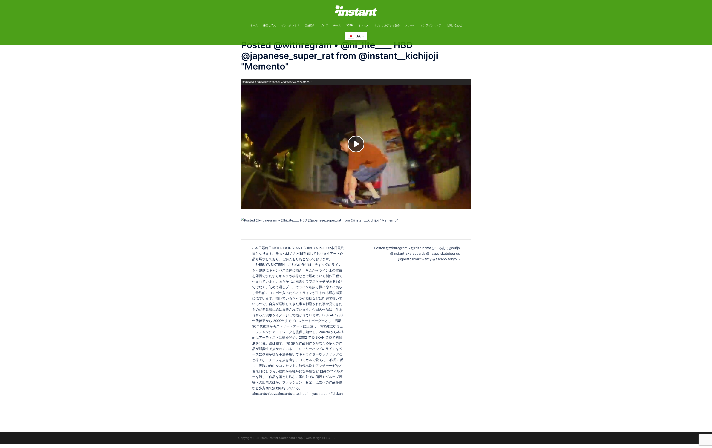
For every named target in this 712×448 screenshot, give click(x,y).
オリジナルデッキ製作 (387, 25)
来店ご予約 (269, 25)
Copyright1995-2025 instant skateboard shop (270, 438)
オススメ (363, 25)
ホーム (254, 25)
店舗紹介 (310, 25)
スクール (410, 25)
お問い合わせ (454, 25)
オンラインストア (431, 25)
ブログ (324, 25)
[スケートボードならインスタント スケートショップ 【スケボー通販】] (356, 12)
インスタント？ (290, 25)
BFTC (326, 438)
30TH (349, 25)
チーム (337, 25)
